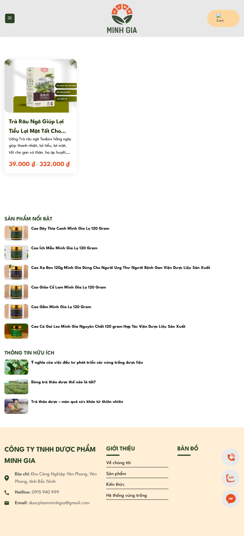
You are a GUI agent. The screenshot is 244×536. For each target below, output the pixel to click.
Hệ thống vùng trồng (126, 496)
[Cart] (223, 18)
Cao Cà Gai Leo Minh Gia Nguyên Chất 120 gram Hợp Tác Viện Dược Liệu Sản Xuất (108, 327)
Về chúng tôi (118, 463)
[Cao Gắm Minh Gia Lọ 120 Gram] (16, 311)
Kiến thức (115, 485)
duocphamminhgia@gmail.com (59, 503)
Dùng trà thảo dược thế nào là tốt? (63, 382)
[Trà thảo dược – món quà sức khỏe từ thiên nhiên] (16, 406)
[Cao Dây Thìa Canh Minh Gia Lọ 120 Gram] (16, 233)
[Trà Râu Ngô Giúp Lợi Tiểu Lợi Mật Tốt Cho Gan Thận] (40, 85)
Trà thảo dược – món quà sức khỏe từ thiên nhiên (77, 402)
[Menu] (10, 18)
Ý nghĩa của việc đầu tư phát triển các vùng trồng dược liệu (87, 363)
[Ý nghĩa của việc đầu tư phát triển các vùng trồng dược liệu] (16, 367)
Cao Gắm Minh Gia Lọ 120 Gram (61, 307)
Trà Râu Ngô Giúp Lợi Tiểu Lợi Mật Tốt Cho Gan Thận (36, 127)
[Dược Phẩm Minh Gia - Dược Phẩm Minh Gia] (122, 18)
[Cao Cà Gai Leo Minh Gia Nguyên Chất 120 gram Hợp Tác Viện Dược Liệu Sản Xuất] (16, 331)
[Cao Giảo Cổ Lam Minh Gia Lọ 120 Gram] (16, 292)
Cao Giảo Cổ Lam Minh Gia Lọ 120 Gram (68, 287)
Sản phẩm (116, 474)
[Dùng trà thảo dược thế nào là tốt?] (16, 386)
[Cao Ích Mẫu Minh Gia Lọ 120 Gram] (16, 252)
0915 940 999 (45, 492)
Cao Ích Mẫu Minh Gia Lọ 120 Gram (64, 248)
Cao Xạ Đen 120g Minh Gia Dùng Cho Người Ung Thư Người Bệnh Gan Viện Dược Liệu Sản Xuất (120, 268)
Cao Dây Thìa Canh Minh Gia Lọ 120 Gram (70, 229)
